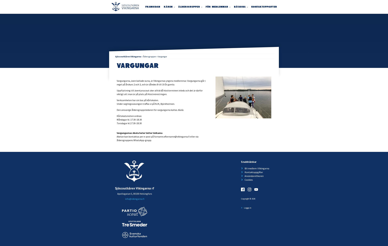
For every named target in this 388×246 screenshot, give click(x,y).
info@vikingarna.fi (134, 198)
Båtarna (240, 6)
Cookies (249, 179)
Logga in (247, 208)
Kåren (168, 6)
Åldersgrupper (189, 6)
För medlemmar (217, 6)
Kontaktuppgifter (264, 6)
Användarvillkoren (254, 175)
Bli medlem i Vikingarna (257, 168)
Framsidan (152, 6)
